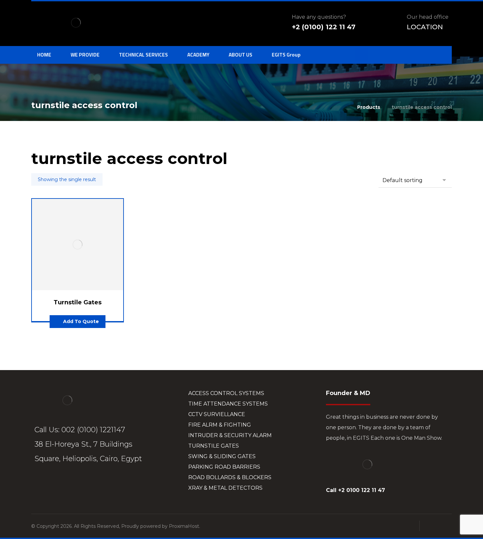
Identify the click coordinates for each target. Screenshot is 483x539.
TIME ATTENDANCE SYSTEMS (228, 404)
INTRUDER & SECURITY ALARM (230, 435)
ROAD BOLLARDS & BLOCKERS (229, 477)
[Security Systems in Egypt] (76, 22)
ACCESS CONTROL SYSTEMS (226, 393)
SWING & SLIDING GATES (222, 456)
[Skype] (93, 482)
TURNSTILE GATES (213, 446)
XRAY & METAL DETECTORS (225, 488)
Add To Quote (81, 321)
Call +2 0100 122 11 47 (355, 490)
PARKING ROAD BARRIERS (224, 467)
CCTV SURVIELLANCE (216, 414)
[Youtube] (80, 482)
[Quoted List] (361, 54)
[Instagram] (67, 482)
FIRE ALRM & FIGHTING (219, 425)
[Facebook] (41, 482)
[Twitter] (54, 482)
